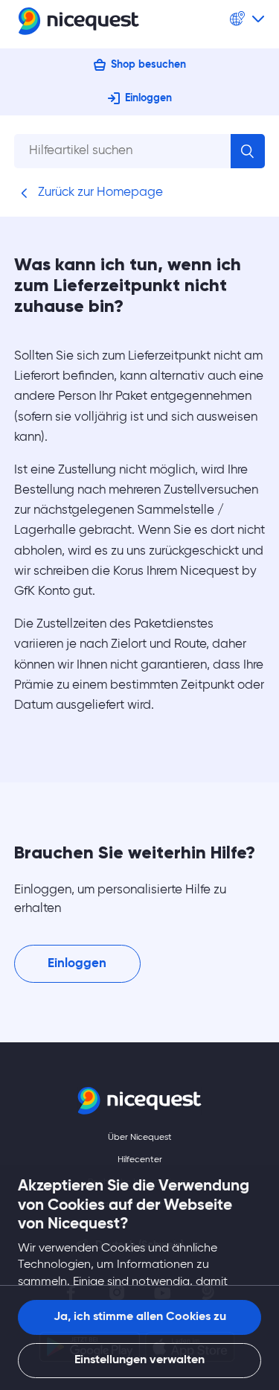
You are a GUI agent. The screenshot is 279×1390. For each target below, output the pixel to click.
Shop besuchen (148, 65)
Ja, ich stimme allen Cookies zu (140, 1317)
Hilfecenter (140, 1159)
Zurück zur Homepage (99, 192)
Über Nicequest (140, 1137)
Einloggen (148, 98)
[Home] (79, 24)
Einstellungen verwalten (139, 1360)
